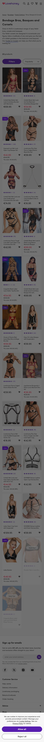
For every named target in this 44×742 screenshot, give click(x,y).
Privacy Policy (18, 723)
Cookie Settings (25, 721)
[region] (22, 727)
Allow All (22, 729)
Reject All (22, 736)
